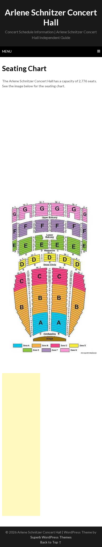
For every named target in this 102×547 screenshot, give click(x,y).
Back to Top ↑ (50, 542)
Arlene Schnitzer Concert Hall (51, 17)
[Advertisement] (51, 144)
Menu (7, 51)
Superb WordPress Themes (51, 537)
